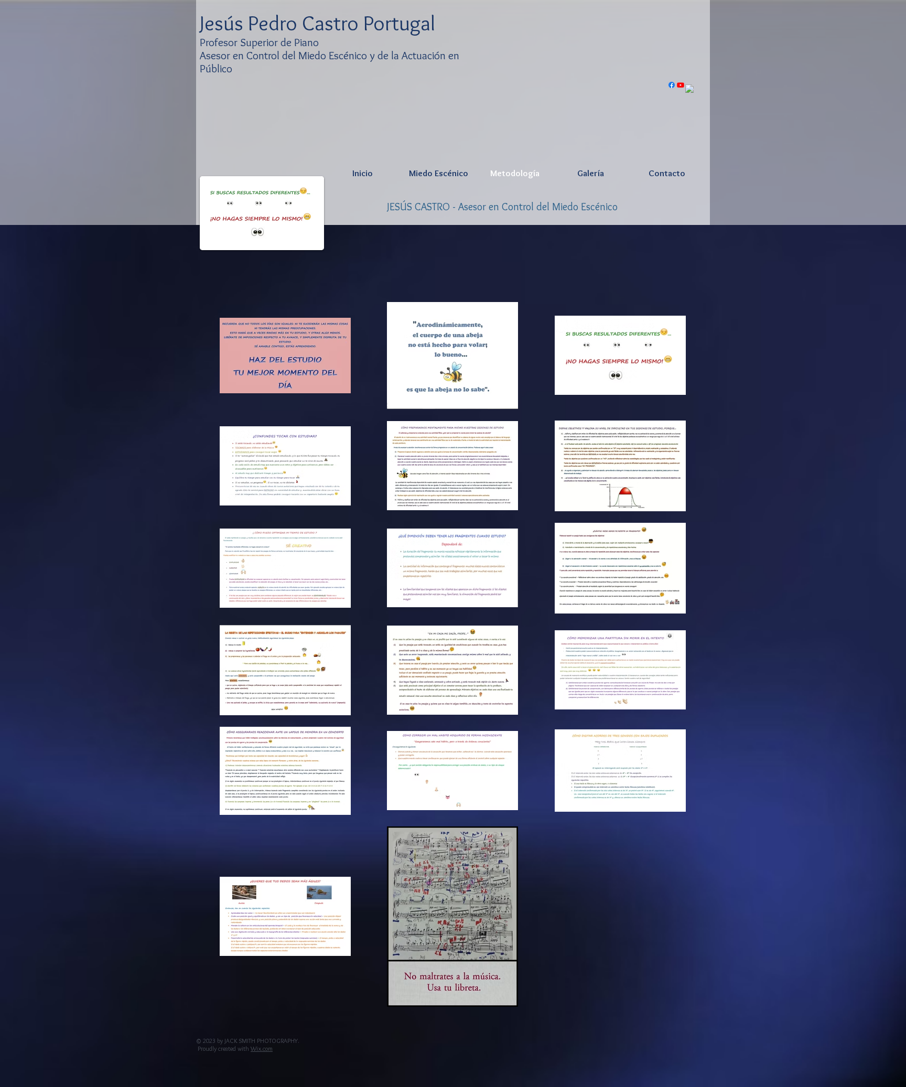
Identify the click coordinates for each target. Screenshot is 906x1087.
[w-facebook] (689, 88)
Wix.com (262, 1048)
